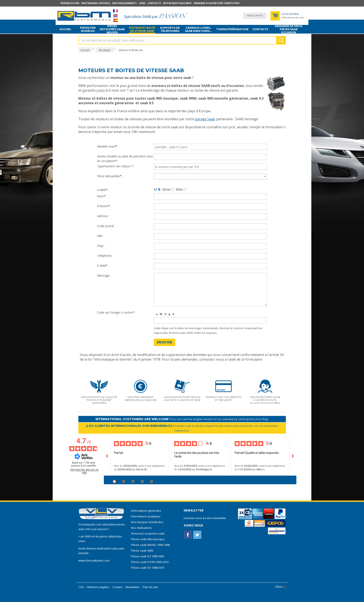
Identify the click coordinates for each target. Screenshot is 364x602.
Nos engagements (124, 3)
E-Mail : (103, 266)
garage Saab (205, 119)
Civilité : (103, 190)
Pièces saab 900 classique (148, 539)
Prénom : (104, 206)
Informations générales (146, 511)
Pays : (101, 246)
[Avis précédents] (107, 456)
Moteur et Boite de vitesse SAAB (142, 29)
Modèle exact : (108, 146)
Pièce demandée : (110, 176)
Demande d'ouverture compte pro (217, 3)
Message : (104, 275)
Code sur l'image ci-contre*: (116, 312)
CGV (81, 587)
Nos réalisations (141, 528)
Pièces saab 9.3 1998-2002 (147, 556)
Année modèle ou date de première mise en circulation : (125, 158)
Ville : (100, 236)
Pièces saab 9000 (142, 550)
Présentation (69, 3)
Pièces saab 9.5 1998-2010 (147, 568)
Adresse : (103, 216)
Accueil (65, 29)
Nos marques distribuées (147, 522)
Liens (142, 3)
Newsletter (132, 587)
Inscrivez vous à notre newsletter (205, 518)
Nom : (102, 196)
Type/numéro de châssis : (116, 166)
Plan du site (150, 587)
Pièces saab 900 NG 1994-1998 (150, 545)
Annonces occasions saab (148, 533)
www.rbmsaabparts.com (94, 560)
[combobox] (210, 176)
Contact (117, 587)
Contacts (154, 3)
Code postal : (106, 226)
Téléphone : (105, 256)
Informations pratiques (146, 516)
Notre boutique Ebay (177, 3)
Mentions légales (98, 587)
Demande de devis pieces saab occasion (288, 29)
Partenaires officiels (95, 3)
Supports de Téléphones (170, 29)
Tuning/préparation (232, 29)
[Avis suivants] (293, 456)
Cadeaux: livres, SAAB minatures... (198, 29)
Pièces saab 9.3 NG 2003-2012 (150, 562)
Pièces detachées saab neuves (112, 29)
